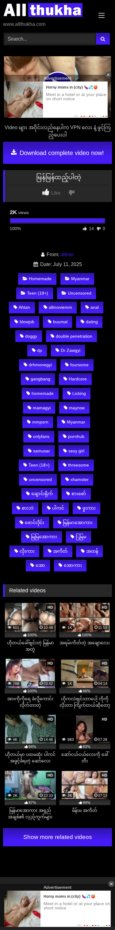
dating (92, 321)
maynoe (77, 407)
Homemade (40, 278)
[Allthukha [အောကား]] (47, 11)
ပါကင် (58, 508)
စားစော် (78, 493)
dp (39, 350)
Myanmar (80, 278)
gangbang (40, 378)
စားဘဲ (27, 508)
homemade (43, 393)
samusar (41, 450)
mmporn (40, 421)
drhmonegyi (40, 364)
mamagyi (42, 407)
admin (67, 254)
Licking (79, 393)
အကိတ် (60, 551)
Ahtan (24, 307)
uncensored (40, 479)
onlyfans (41, 436)
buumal (60, 321)
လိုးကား (27, 551)
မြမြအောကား (44, 536)
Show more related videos (57, 837)
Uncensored (79, 293)
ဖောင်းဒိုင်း (34, 522)
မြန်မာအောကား (78, 522)
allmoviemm (60, 307)
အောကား (73, 565)
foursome (79, 364)
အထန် (92, 551)
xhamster (80, 479)
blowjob (27, 321)
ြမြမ (81, 536)
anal (94, 307)
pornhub (76, 436)
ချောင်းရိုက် (42, 493)
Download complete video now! (61, 152)
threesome (78, 465)
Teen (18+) (37, 293)
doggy (31, 336)
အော (40, 565)
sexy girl (76, 450)
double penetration (74, 336)
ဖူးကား (89, 508)
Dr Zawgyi (70, 350)
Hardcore (78, 378)
